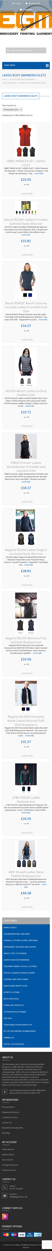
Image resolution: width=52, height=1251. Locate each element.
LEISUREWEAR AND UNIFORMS (17, 934)
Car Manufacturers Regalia (15, 1012)
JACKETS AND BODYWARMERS (22, 79)
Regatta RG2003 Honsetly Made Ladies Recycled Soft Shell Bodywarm (26, 720)
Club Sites (8, 1018)
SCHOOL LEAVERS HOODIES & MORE (19, 973)
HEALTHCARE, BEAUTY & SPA (15, 986)
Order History (8, 1149)
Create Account (9, 1170)
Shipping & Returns (10, 1112)
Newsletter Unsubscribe (12, 1128)
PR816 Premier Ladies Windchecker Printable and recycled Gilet (26, 466)
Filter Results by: (9, 105)
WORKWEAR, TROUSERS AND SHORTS (20, 947)
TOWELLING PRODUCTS (14, 1005)
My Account (34, 3)
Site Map (6, 1133)
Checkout (27, 9)
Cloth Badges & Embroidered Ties (18, 1025)
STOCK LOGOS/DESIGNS (14, 1044)
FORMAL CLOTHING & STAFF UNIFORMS (21, 940)
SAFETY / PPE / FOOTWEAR (15, 953)
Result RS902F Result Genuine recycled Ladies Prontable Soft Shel (26, 307)
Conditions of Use (10, 1117)
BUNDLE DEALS (10, 927)
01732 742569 (16, 1188)
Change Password (10, 1165)
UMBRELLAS (9, 1038)
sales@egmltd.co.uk (18, 1197)
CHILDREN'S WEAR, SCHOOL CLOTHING (20, 966)
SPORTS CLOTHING (12, 992)
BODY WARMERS (10, 83)
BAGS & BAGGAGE (11, 999)
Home (4, 79)
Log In (18, 3)
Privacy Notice (8, 1107)
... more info (37, 173)
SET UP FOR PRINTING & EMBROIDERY (20, 1031)
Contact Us (7, 1122)
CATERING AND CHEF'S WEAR (16, 979)
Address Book (8, 1154)
